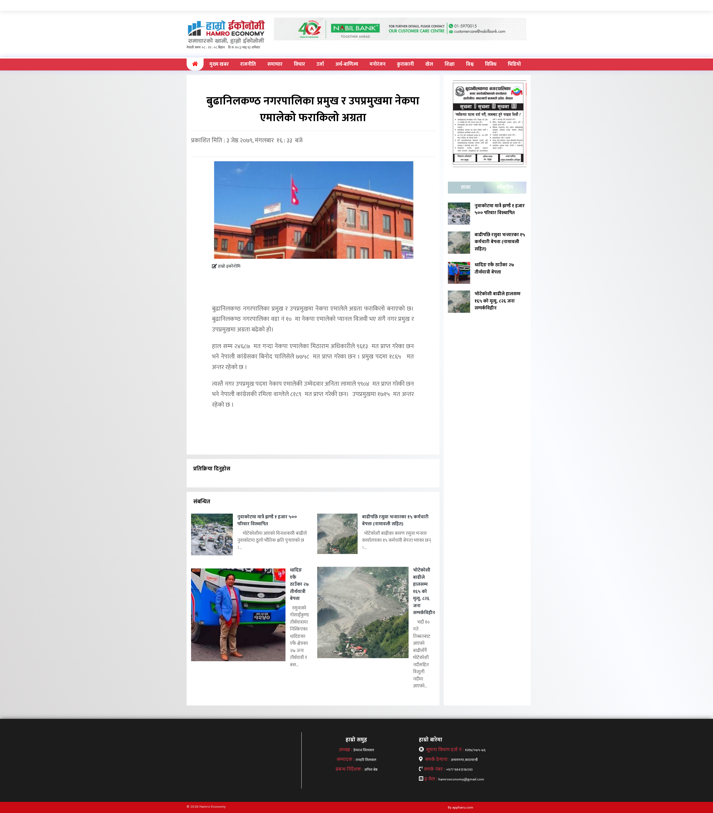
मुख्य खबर (219, 64)
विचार (299, 64)
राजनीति (248, 64)
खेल (429, 64)
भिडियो (514, 64)
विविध (490, 64)
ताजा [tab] (465, 187)
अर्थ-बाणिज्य (346, 64)
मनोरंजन (377, 64)
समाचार (274, 64)
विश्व (469, 64)
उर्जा (320, 64)
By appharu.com (460, 807)
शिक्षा (450, 64)
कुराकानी (405, 64)
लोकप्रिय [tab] (505, 187)
